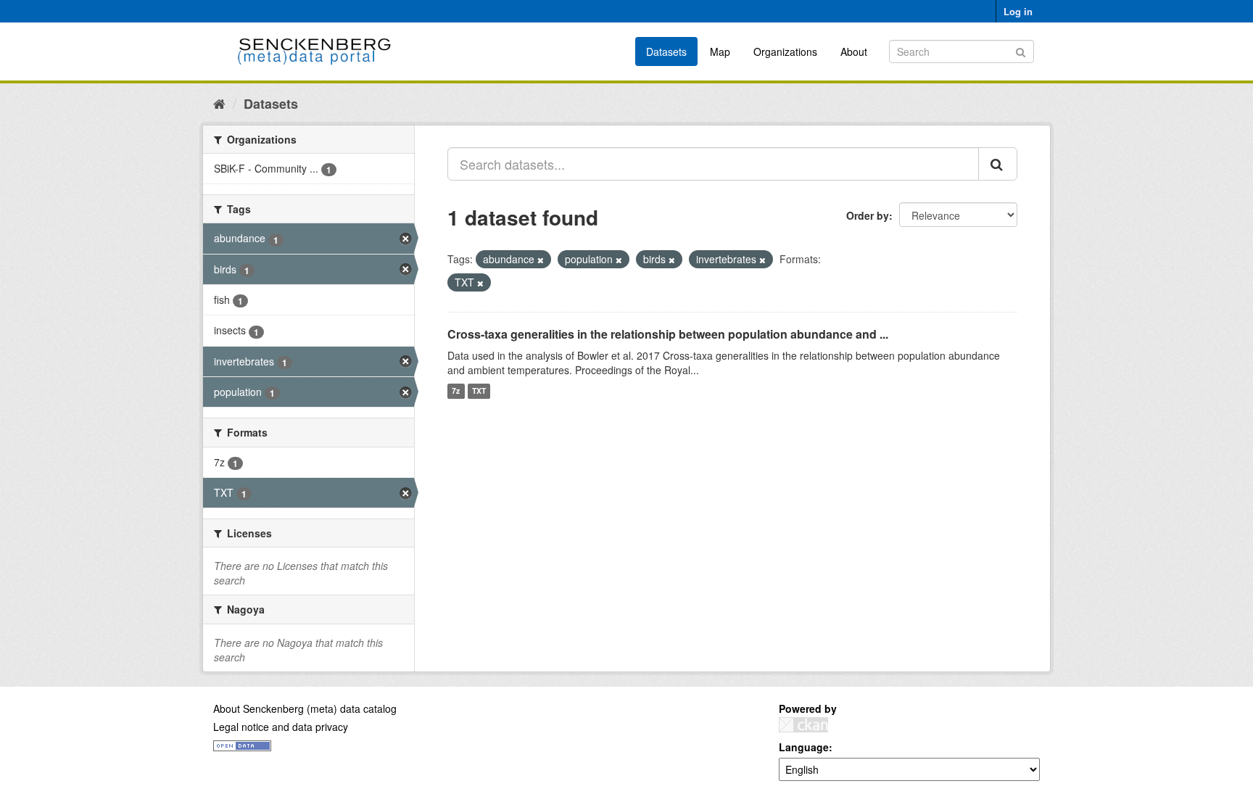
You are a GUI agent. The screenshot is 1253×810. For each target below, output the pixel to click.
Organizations (785, 51)
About (853, 51)
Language (804, 747)
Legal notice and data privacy (280, 726)
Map (720, 51)
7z (456, 391)
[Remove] (540, 259)
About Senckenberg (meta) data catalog (305, 708)
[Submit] (1020, 50)
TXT (479, 391)
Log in (1018, 11)
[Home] (219, 103)
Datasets (666, 51)
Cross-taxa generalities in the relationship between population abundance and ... (667, 334)
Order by (867, 215)
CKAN (803, 724)
